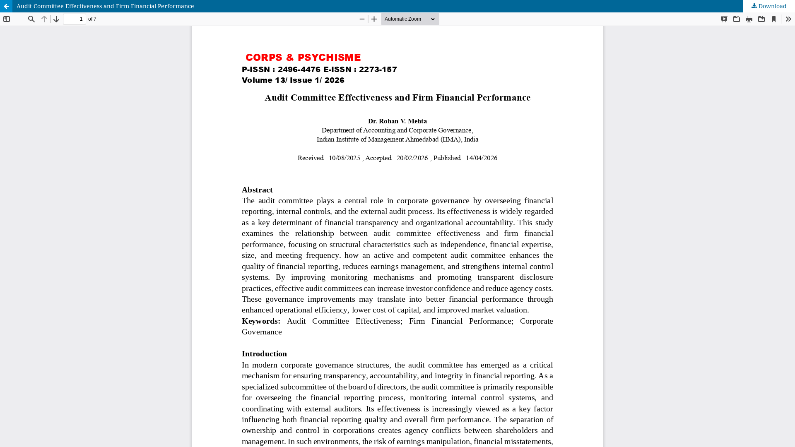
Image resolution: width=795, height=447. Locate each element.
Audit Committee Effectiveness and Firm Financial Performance (105, 6)
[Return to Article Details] (6, 6)
